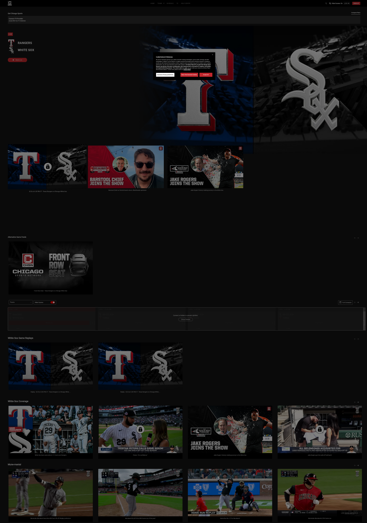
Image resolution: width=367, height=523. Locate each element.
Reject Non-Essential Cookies (189, 74)
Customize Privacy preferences (165, 74)
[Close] (212, 55)
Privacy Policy (187, 69)
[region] (184, 66)
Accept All (206, 74)
